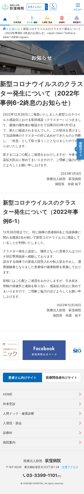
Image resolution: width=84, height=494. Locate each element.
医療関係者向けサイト (61, 377)
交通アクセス (70, 467)
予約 (53, 8)
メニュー (77, 9)
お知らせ (14, 28)
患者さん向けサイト (22, 377)
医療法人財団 (42, 461)
